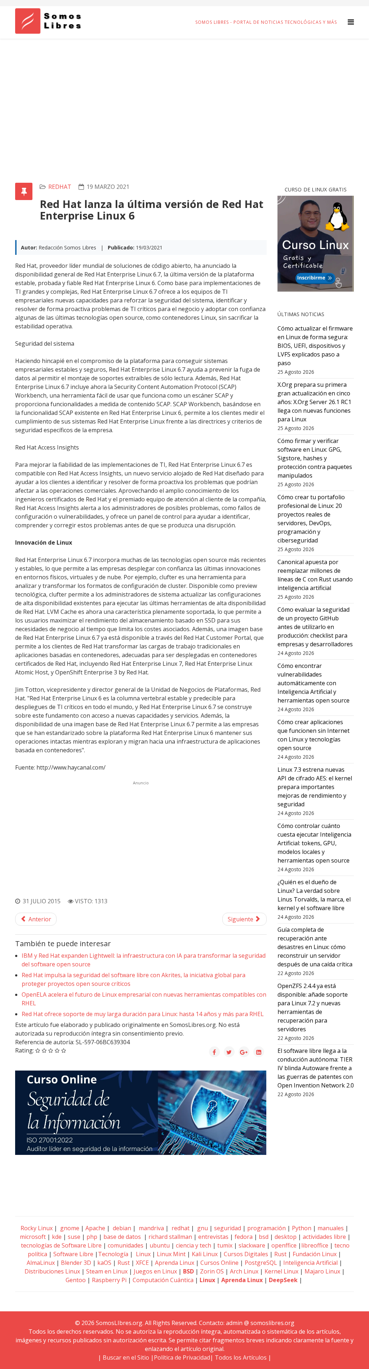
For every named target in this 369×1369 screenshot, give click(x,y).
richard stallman (170, 1237)
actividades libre (324, 1237)
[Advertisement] (184, 92)
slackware (252, 1245)
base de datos (122, 1237)
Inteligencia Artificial (310, 1263)
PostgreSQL (261, 1263)
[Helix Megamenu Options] (351, 21)
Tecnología (113, 1254)
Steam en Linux (107, 1271)
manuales (330, 1228)
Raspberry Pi (109, 1280)
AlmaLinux (41, 1263)
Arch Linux (244, 1271)
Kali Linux (205, 1254)
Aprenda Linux (174, 1263)
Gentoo (76, 1280)
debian (121, 1228)
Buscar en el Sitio (126, 1357)
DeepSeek (283, 1280)
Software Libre (73, 1254)
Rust (280, 1254)
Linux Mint (171, 1254)
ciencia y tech (193, 1245)
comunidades (125, 1245)
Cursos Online (219, 1263)
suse (74, 1237)
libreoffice (314, 1245)
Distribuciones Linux (52, 1271)
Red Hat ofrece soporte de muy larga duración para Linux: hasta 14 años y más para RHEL (143, 1014)
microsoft (33, 1237)
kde (57, 1237)
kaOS (104, 1263)
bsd (263, 1237)
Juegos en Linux (155, 1271)
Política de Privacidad (182, 1357)
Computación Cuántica (163, 1280)
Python (301, 1228)
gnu (202, 1228)
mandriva (150, 1228)
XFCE (143, 1263)
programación (266, 1228)
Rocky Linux (37, 1228)
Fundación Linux (315, 1254)
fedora (244, 1237)
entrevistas (213, 1237)
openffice (284, 1245)
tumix (224, 1245)
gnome (69, 1228)
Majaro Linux (322, 1271)
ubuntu (160, 1245)
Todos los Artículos (241, 1357)
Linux (142, 1254)
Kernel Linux (281, 1271)
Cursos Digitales (246, 1254)
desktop (286, 1237)
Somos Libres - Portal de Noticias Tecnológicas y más (266, 22)
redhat (59, 187)
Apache (94, 1228)
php (91, 1237)
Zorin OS (212, 1271)
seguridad (227, 1228)
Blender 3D (76, 1263)
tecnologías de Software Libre (61, 1245)
